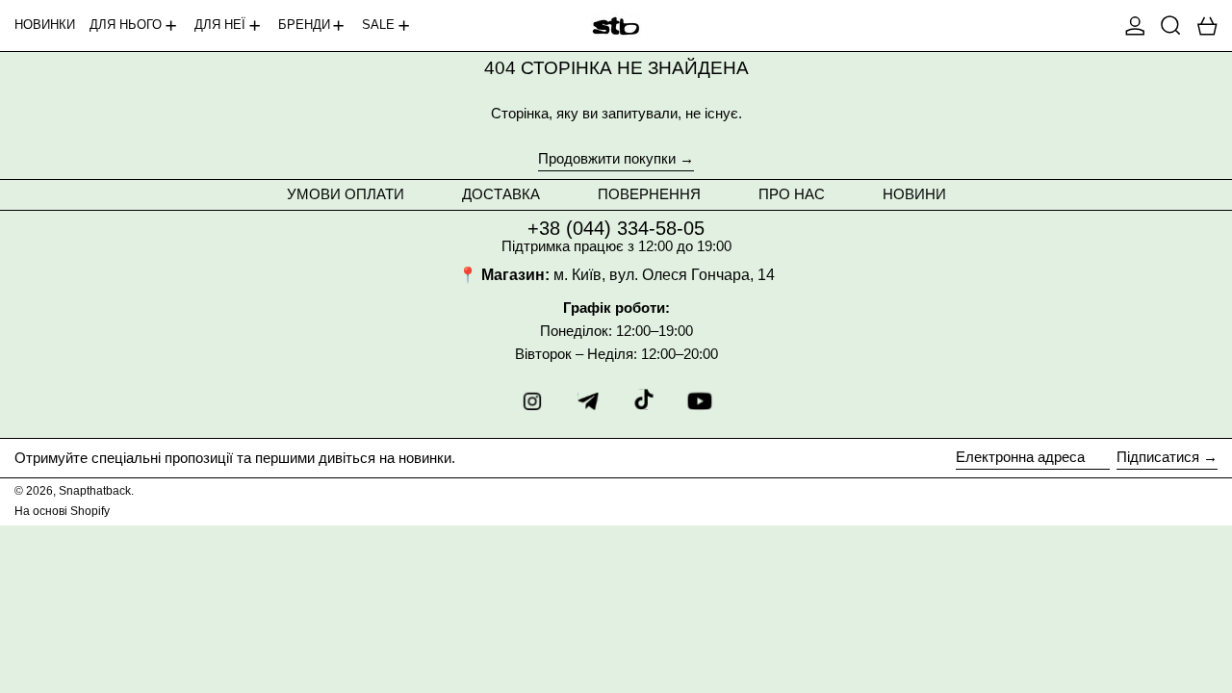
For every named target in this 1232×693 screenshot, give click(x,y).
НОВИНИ (914, 194)
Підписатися (1157, 457)
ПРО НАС (791, 194)
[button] (1171, 25)
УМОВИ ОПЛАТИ (345, 194)
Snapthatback (95, 491)
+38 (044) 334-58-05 (616, 228)
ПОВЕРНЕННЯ (649, 194)
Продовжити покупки (607, 159)
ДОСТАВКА (501, 194)
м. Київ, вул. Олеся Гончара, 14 (664, 275)
